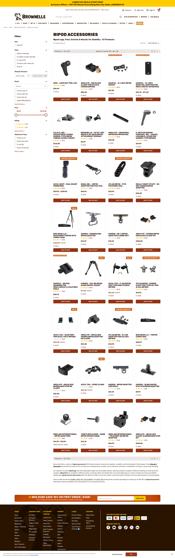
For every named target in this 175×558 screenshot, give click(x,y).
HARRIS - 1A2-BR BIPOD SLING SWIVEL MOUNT (91, 284)
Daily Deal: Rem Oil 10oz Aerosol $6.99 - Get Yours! (87, 10)
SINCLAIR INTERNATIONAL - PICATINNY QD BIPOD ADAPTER (120, 436)
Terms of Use (76, 524)
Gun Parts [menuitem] (42, 23)
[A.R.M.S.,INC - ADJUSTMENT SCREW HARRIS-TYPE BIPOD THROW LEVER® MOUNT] (65, 118)
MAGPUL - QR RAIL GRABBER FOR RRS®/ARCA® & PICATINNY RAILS (65, 286)
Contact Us (47, 517)
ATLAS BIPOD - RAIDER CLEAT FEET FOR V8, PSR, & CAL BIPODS (147, 285)
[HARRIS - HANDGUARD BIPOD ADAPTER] (93, 219)
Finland (60, 526)
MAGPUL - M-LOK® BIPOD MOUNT (119, 84)
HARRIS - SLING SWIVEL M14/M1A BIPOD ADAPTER (147, 385)
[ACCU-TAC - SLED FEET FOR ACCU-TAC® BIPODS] (65, 320)
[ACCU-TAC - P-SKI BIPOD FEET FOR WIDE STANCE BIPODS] (120, 268)
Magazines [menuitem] (54, 23)
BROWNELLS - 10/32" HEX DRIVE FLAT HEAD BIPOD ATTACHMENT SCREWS (92, 134)
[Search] (120, 17)
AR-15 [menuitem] (32, 23)
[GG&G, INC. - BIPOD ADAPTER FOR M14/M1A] (93, 169)
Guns (16, 515)
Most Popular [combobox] (152, 43)
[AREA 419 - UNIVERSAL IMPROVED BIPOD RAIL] (120, 118)
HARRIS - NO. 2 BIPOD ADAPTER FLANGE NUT (118, 234)
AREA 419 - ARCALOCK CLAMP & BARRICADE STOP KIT (148, 436)
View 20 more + (20, 104)
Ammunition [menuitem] (82, 23)
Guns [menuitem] (25, 23)
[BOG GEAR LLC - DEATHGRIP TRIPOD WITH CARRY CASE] (65, 219)
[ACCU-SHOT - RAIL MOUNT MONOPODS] (65, 169)
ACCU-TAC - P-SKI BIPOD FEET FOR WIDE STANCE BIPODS (119, 285)
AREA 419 (79, 479)
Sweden (60, 546)
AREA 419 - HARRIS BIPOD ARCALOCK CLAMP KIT (147, 234)
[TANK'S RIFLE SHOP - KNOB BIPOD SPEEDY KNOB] (93, 419)
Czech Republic (63, 523)
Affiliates (32, 535)
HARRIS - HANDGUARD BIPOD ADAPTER (91, 234)
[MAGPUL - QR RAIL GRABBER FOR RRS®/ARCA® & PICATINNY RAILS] (65, 268)
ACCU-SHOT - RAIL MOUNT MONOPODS (65, 185)
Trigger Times (33, 523)
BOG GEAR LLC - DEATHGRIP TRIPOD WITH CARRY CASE (64, 235)
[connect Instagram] (120, 527)
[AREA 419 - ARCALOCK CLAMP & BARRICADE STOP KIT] (148, 419)
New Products (19, 544)
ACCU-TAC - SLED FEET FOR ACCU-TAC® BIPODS (64, 336)
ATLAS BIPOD (88, 479)
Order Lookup (47, 520)
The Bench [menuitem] (154, 17)
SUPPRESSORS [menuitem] (68, 23)
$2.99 (19, 111)
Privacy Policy (76, 515)
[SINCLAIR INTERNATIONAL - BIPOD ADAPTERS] (65, 419)
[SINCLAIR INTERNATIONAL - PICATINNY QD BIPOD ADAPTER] (120, 419)
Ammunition (19, 521)
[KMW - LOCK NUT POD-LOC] (65, 68)
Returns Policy (48, 540)
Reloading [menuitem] (94, 23)
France (60, 529)
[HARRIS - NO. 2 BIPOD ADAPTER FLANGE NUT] (120, 219)
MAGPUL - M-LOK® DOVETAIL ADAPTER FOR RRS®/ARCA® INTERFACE (147, 85)
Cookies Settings (117, 554)
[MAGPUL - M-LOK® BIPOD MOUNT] (120, 68)
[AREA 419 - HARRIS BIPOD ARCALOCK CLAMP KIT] (148, 219)
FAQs (88, 518)
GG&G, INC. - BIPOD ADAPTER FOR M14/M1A (92, 185)
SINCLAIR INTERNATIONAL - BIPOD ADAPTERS (65, 435)
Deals (16, 538)
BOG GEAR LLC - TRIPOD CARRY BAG (146, 336)
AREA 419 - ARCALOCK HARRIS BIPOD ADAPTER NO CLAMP (92, 336)
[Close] (172, 554)
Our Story (32, 515)
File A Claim (47, 526)
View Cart (46, 523)
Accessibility (76, 518)
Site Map (75, 521)
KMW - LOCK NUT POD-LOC (65, 83)
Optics (17, 529)
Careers (31, 526)
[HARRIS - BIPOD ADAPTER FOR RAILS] (120, 369)
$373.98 (43, 111)
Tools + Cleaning (20, 527)
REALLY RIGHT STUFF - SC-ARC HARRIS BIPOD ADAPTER (148, 186)
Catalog (46, 534)
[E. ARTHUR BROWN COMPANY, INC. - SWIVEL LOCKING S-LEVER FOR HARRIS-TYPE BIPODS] (148, 118)
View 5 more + (19, 151)
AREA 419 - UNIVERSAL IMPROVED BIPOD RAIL (118, 133)
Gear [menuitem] (130, 23)
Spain (60, 543)
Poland (60, 540)
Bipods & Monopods (20, 27)
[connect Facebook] (108, 527)
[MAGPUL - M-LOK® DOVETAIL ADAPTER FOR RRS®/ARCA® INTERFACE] (148, 68)
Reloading (18, 524)
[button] (150, 10)
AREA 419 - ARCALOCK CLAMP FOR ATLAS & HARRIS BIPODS (91, 85)
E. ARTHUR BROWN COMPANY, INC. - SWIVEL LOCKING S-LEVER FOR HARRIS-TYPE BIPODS (147, 135)
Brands (17, 535)
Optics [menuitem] (122, 23)
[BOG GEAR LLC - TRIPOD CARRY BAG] (148, 320)
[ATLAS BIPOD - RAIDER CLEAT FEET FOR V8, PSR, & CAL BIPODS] (148, 268)
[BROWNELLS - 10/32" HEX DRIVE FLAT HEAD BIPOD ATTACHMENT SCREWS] (93, 118)
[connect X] (131, 527)
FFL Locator (33, 532)
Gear (10, 27)
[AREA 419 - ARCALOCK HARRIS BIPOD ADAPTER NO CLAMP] (93, 320)
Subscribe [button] (140, 498)
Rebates (17, 541)
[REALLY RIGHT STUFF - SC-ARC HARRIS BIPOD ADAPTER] (148, 169)
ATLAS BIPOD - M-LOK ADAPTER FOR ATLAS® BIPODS (118, 336)
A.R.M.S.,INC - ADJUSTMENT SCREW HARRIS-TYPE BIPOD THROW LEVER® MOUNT (64, 135)
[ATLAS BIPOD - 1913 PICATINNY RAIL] (120, 169)
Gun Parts (18, 518)
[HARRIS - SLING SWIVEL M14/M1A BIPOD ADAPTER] (148, 369)
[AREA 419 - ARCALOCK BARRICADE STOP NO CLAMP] (65, 369)
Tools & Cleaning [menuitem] (109, 23)
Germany (61, 532)
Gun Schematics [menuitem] (131, 17)
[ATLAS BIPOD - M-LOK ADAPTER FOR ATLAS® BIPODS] (120, 320)
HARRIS (73, 479)
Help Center (90, 515)
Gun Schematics (20, 547)
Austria (60, 520)
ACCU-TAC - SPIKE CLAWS (92, 384)
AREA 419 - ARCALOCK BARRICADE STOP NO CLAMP (63, 386)
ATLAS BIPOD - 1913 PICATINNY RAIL (117, 185)
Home (5, 27)
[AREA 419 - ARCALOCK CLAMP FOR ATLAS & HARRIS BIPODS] (93, 68)
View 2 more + (19, 131)
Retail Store (33, 529)
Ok (131, 554)
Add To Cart (65, 99)
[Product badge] (115, 54)
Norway (60, 537)
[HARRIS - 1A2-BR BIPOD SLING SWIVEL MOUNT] (93, 268)
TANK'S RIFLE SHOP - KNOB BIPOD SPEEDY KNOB (93, 435)
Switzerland (62, 549)
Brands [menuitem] (144, 17)
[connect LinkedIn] (137, 527)
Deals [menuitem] (139, 23)
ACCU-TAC (100, 479)
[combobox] (22, 75)
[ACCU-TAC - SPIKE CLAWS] (93, 369)
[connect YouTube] (114, 527)
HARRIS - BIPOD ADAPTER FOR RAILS (120, 385)
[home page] (30, 17)
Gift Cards (46, 537)
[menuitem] (18, 23)
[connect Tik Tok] (126, 527)
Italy (59, 535)
